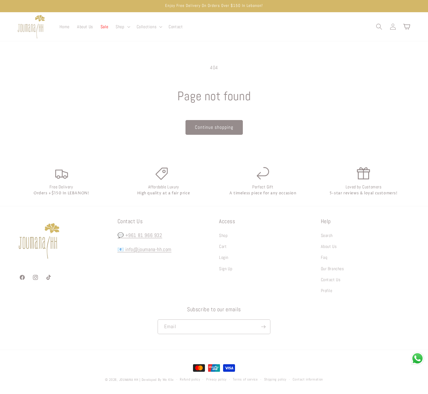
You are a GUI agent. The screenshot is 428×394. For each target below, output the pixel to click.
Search (327, 235)
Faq (324, 257)
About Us (329, 246)
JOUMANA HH (128, 379)
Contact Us (331, 279)
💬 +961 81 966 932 (139, 235)
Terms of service (245, 379)
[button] (122, 26)
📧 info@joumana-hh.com (144, 249)
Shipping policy (275, 379)
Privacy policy (216, 379)
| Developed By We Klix (156, 379)
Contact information (308, 379)
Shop (223, 235)
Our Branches (332, 268)
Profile (326, 290)
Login (223, 257)
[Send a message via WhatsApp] (417, 358)
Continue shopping (214, 127)
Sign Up (225, 268)
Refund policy (190, 379)
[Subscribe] (263, 326)
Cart (223, 246)
